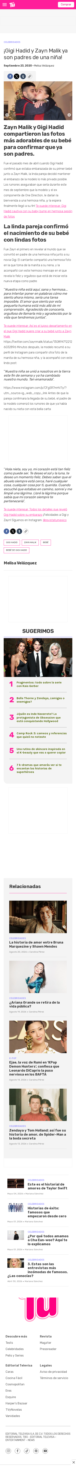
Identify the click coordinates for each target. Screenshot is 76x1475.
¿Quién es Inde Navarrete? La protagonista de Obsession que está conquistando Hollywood (39, 717)
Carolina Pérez (36, 952)
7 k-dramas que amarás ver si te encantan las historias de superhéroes (39, 768)
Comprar (66, 4)
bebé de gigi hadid (16, 550)
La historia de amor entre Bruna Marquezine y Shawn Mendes (36, 944)
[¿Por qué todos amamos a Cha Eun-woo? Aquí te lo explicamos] (15, 1235)
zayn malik (30, 542)
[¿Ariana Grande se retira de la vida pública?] (38, 977)
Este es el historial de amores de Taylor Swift (47, 1186)
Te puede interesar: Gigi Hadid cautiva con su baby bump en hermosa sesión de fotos (38, 211)
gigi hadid (12, 542)
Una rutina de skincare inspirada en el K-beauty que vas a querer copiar (41, 750)
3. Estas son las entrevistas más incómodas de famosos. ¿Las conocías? (37, 1270)
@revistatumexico (55, 520)
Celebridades (12, 42)
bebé (46, 542)
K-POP (12, 1058)
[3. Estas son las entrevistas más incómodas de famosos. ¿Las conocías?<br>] (15, 1263)
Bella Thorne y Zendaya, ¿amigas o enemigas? (41, 699)
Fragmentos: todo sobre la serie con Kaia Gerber (39, 684)
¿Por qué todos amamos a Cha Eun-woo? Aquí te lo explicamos (48, 1240)
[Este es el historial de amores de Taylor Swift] (15, 1183)
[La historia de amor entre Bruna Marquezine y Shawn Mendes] (38, 917)
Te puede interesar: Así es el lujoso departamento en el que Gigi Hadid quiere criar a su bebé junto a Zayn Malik (38, 331)
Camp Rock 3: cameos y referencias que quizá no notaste (42, 735)
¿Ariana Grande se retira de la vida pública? (34, 1004)
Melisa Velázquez (44, 65)
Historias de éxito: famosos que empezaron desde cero (47, 1212)
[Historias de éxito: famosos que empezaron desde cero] (15, 1207)
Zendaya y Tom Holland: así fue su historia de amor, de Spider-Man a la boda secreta (37, 1134)
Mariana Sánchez (34, 1193)
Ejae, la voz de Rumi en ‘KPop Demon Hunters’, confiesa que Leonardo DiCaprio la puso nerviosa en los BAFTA (34, 1068)
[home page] (12, 4)
